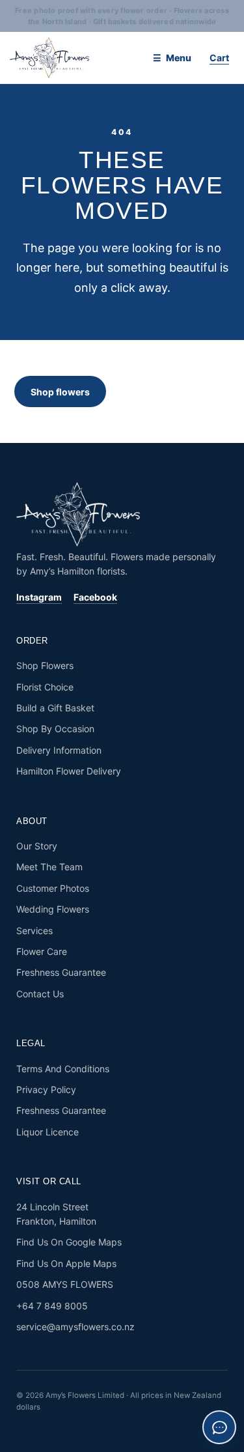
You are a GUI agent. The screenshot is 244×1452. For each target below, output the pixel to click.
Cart (219, 57)
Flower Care (41, 951)
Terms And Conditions (62, 1068)
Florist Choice (45, 686)
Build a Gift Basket (55, 707)
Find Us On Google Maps (69, 1241)
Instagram (39, 597)
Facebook (95, 597)
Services (34, 930)
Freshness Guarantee (61, 972)
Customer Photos (52, 888)
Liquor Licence (47, 1131)
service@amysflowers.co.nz (75, 1326)
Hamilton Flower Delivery (68, 770)
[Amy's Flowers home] (75, 57)
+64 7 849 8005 (52, 1305)
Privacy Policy (46, 1089)
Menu (178, 57)
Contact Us (40, 993)
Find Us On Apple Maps (66, 1263)
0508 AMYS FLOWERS (64, 1284)
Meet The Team (49, 866)
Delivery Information (59, 750)
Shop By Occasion (55, 728)
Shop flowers (60, 391)
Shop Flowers (45, 665)
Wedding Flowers (52, 909)
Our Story (36, 845)
